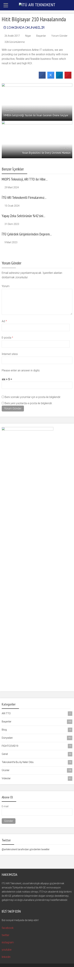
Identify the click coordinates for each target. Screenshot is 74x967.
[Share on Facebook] (42, 77)
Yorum (5, 286)
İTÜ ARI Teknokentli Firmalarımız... (24, 197)
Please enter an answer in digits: (21, 370)
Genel (36, 754)
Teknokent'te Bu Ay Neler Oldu (36, 762)
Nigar (28, 35)
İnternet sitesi (10, 354)
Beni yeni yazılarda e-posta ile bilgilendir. (28, 403)
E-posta (7, 337)
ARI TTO (36, 713)
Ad (4, 321)
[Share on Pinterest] (68, 77)
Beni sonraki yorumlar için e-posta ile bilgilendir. (33, 397)
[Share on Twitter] (50, 77)
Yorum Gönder (59, 35)
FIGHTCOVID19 (36, 746)
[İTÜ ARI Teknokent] (37, 4)
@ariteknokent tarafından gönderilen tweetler (26, 849)
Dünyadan (36, 737)
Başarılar (41, 35)
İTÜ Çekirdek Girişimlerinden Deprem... (27, 234)
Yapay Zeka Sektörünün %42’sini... (23, 215)
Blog (36, 729)
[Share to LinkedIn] (59, 77)
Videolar (36, 778)
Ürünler (36, 770)
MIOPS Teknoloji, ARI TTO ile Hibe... (25, 179)
